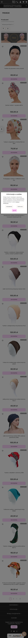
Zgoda (14, 210)
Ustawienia (9, 206)
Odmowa (20, 206)
